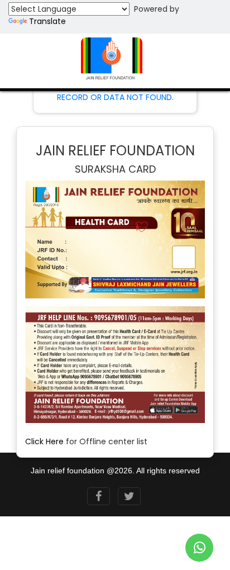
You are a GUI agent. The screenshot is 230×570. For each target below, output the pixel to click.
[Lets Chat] (199, 548)
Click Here (44, 441)
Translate (47, 21)
